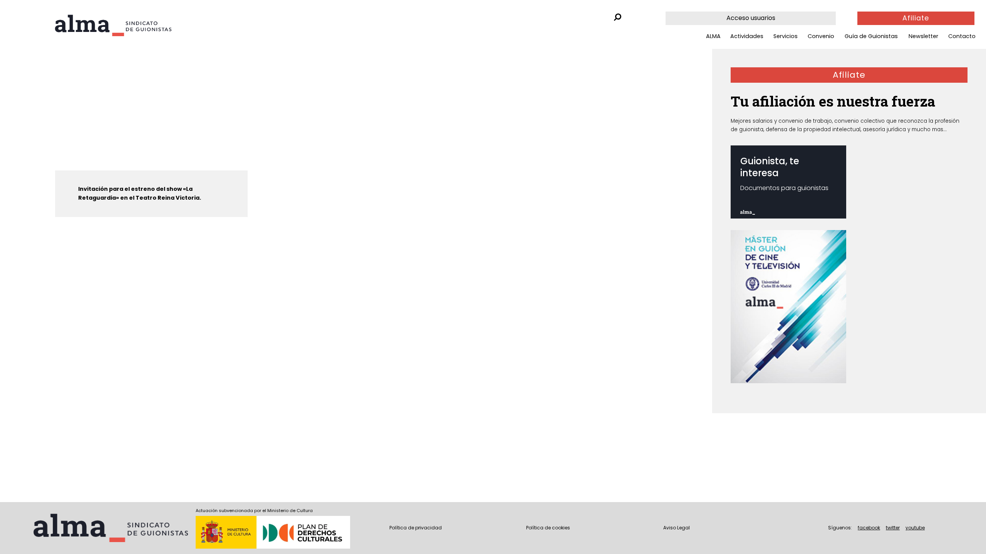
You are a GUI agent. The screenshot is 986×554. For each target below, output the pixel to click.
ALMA (713, 36)
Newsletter (923, 36)
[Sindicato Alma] (113, 25)
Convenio (821, 36)
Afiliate (915, 18)
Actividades (746, 36)
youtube (915, 527)
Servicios (785, 36)
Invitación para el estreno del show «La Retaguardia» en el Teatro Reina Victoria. (139, 193)
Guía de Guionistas (871, 36)
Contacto (962, 36)
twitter (893, 527)
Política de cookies (548, 527)
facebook (869, 527)
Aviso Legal (676, 527)
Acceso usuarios (750, 17)
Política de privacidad (415, 527)
